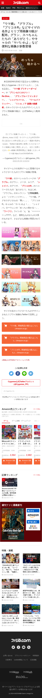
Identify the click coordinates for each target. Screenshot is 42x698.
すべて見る (36, 409)
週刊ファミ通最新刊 (12, 505)
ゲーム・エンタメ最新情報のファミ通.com (14, 12)
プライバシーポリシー (22, 655)
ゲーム (6, 421)
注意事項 (8, 660)
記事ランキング (9, 474)
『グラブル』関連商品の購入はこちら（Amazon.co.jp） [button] (23, 339)
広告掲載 (33, 660)
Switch (8, 8)
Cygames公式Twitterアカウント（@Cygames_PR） (21, 382)
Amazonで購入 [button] (10, 461)
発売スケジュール (32, 8)
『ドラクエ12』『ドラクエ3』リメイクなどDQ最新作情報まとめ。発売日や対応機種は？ (31, 619)
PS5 (13, 8)
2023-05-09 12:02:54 (21, 161)
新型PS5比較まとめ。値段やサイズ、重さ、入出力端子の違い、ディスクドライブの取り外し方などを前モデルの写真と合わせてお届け (31, 593)
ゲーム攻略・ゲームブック (21, 421)
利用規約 (36, 655)
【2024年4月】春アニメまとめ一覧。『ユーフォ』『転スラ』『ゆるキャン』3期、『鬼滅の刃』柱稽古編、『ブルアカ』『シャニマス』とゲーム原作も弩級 (10, 568)
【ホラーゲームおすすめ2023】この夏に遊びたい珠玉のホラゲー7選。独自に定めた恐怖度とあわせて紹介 (31, 568)
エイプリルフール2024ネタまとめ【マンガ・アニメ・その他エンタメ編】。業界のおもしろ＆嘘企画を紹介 (10, 594)
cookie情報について (21, 660)
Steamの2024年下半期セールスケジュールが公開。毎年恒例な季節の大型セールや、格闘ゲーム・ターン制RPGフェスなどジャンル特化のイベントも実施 (9, 491)
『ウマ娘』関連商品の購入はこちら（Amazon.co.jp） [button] (23, 327)
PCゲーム (20, 8)
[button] (33, 515)
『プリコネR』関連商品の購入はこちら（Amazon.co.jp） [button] (23, 351)
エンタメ (32, 12)
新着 (2, 8)
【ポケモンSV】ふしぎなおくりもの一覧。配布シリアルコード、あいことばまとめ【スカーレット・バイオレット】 (10, 619)
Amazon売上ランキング (14, 409)
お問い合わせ (8, 655)
